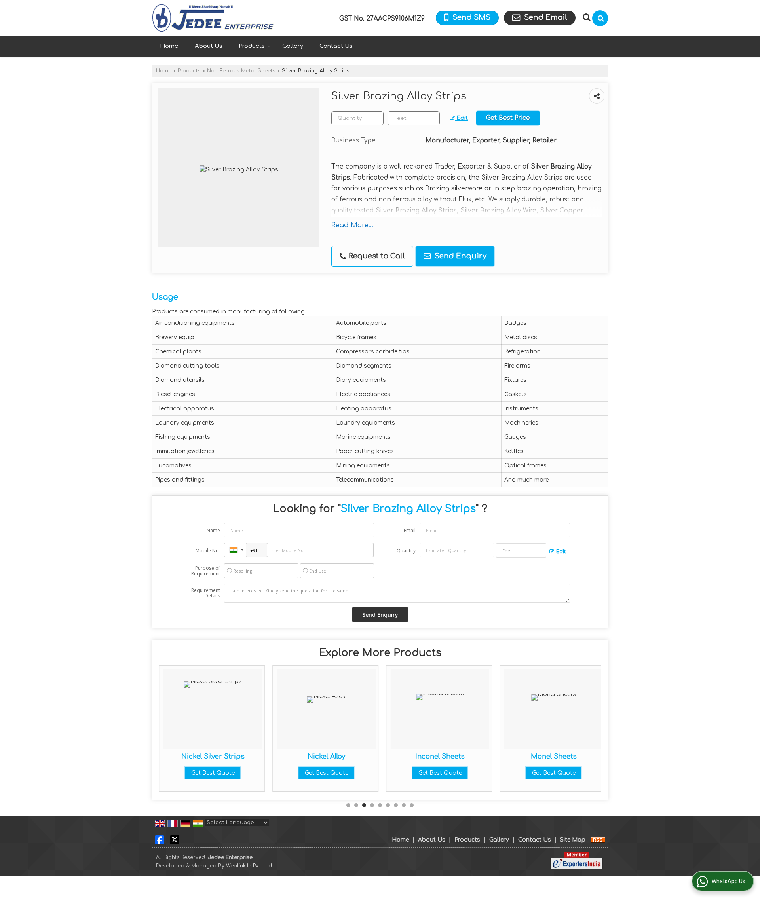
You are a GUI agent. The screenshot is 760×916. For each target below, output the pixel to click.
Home (169, 46)
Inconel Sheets (440, 756)
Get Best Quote (213, 773)
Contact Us (336, 46)
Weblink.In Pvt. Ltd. (249, 866)
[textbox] (414, 118)
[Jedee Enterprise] (213, 18)
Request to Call (376, 256)
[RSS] (598, 840)
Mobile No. (208, 550)
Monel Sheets (554, 756)
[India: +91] (235, 550)
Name (213, 530)
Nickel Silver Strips (213, 756)
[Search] (600, 18)
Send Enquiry (459, 256)
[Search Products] (586, 17)
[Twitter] (174, 839)
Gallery (292, 46)
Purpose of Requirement (205, 571)
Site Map (572, 840)
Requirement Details (205, 593)
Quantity (406, 550)
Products (252, 46)
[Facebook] (159, 839)
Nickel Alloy (326, 756)
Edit (461, 118)
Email (410, 530)
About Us (208, 46)
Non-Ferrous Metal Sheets (241, 71)
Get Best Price (508, 117)
